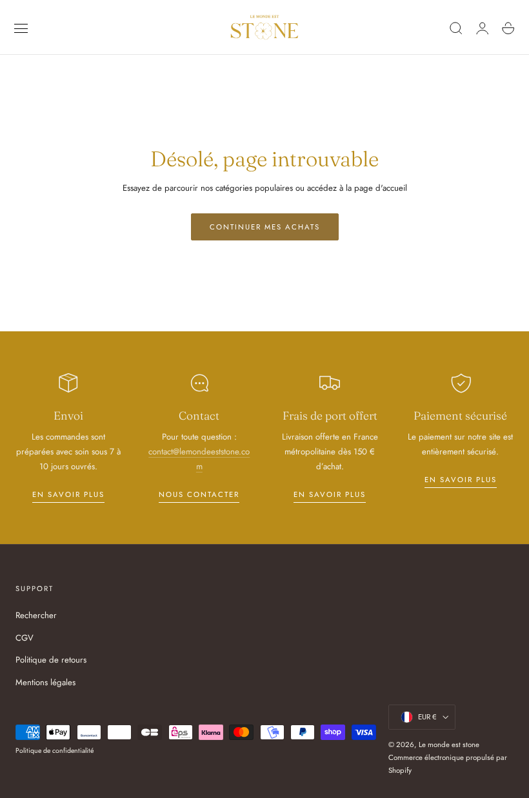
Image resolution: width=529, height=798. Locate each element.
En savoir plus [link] (330, 494)
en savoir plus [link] (68, 494)
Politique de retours (50, 660)
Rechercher (36, 615)
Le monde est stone (449, 744)
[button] (21, 28)
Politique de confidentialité (54, 750)
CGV (24, 637)
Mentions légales (45, 682)
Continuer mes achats (265, 227)
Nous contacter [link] (199, 494)
